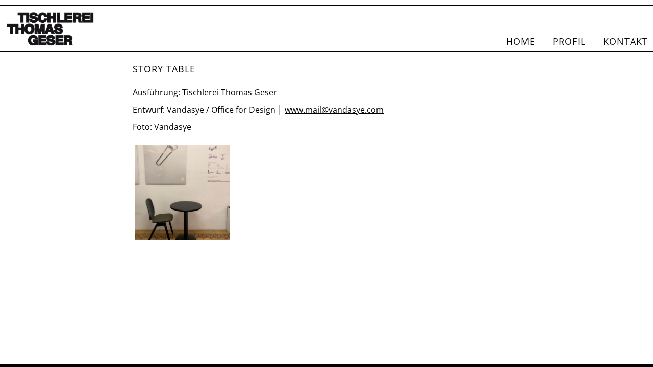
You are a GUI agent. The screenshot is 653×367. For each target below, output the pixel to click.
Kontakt (625, 41)
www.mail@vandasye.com (334, 109)
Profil (569, 41)
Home (520, 41)
